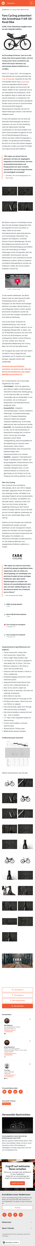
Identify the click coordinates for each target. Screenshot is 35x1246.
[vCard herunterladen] (30, 1019)
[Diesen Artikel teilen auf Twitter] (10, 1092)
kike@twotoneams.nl (10, 1030)
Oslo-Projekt (25, 82)
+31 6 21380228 (8, 1076)
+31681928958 (8, 1054)
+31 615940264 (8, 1031)
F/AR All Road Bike (8, 79)
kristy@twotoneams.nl (10, 1053)
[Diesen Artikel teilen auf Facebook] (21, 1092)
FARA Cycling (6, 1103)
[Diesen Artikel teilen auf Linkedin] (15, 1092)
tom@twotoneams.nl (9, 1075)
